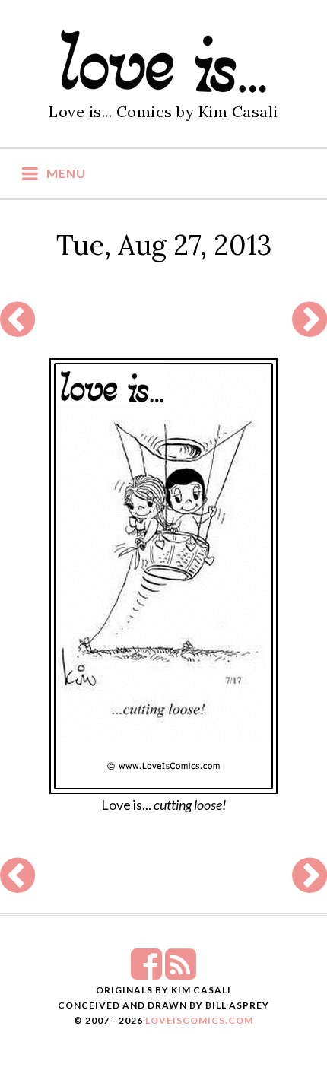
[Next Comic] (309, 328)
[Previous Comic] (17, 328)
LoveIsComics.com (199, 1020)
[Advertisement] (155, 320)
